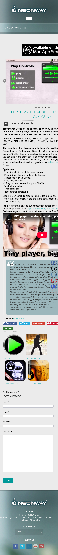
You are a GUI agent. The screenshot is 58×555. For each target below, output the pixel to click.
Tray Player (7, 358)
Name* (6, 402)
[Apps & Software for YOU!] (29, 502)
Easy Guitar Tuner (34, 384)
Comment (7, 432)
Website (6, 422)
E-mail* (6, 412)
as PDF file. (19, 318)
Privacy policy (35, 520)
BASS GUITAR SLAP (33, 358)
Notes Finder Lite (11, 384)
